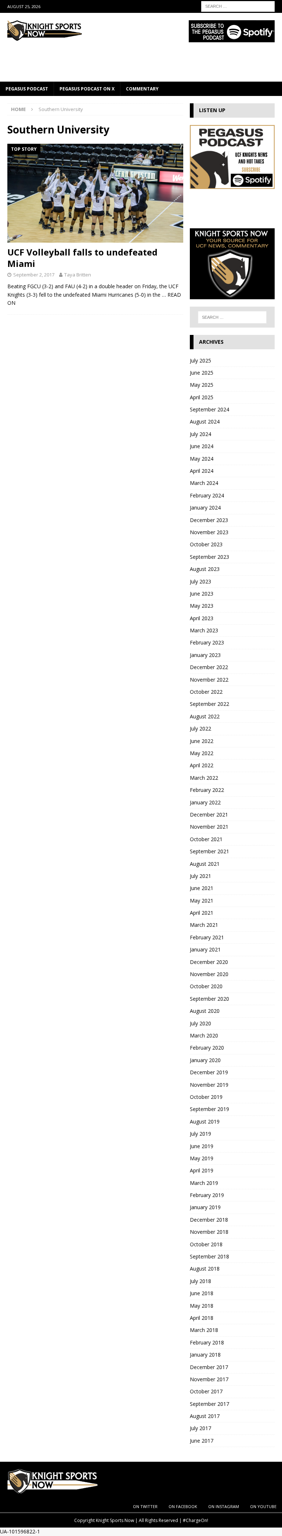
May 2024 (201, 458)
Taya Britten (77, 274)
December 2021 (209, 814)
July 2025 (200, 360)
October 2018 (206, 1244)
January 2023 (205, 654)
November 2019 (209, 1084)
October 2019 (206, 1096)
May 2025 (201, 384)
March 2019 (204, 1182)
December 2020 (209, 961)
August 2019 (205, 1121)
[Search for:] (238, 5)
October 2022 (206, 691)
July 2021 (200, 875)
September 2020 (209, 998)
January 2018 (205, 1354)
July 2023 (200, 581)
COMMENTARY (142, 89)
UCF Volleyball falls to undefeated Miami (82, 257)
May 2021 (201, 900)
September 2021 (209, 851)
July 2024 (200, 434)
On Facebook (183, 1506)
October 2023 (206, 544)
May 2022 (201, 753)
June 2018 (201, 1293)
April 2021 (201, 912)
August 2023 (205, 568)
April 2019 (201, 1170)
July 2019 (200, 1133)
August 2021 (205, 863)
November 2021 (209, 826)
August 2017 (205, 1415)
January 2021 (205, 949)
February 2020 (207, 1047)
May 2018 (201, 1305)
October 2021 (206, 839)
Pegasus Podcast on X (87, 89)
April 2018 (201, 1317)
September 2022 (209, 703)
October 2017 (206, 1391)
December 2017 (209, 1367)
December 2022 (209, 667)
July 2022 (200, 728)
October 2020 (206, 986)
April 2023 (201, 618)
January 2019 (205, 1207)
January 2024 (205, 507)
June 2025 (201, 372)
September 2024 (209, 409)
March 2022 (204, 777)
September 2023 (209, 556)
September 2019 (209, 1108)
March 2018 (204, 1329)
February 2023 (207, 642)
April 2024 (201, 470)
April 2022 (201, 765)
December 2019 (209, 1072)
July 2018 (200, 1281)
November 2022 (209, 679)
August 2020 (205, 1010)
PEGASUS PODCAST (27, 89)
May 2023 (201, 605)
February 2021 (207, 937)
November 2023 (209, 532)
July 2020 (200, 1023)
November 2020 (209, 974)
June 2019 (201, 1146)
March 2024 (204, 482)
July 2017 (200, 1428)
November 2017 (209, 1379)
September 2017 (209, 1403)
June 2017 (201, 1440)
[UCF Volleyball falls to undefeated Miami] (95, 193)
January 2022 (205, 802)
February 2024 (207, 495)
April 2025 (201, 397)
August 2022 (205, 716)
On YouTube (263, 1506)
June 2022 (201, 740)
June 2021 (201, 888)
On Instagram (223, 1506)
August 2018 (205, 1268)
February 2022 (207, 789)
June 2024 (201, 446)
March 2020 (204, 1035)
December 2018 (209, 1219)
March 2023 (204, 630)
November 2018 (209, 1231)
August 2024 (205, 421)
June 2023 (201, 593)
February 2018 (207, 1342)
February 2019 (207, 1195)
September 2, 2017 (33, 274)
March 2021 (204, 924)
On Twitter (145, 1506)
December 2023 (209, 520)
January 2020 (205, 1060)
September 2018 (209, 1256)
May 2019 (201, 1158)
